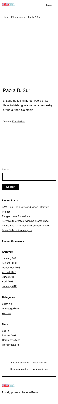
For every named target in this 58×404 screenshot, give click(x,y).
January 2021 (9, 258)
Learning (7, 303)
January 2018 (9, 286)
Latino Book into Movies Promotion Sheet (26, 225)
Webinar (6, 313)
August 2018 (9, 272)
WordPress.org (10, 344)
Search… (7, 169)
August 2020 (9, 263)
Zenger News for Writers (16, 216)
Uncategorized (10, 308)
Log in (5, 330)
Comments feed (11, 340)
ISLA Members (18, 17)
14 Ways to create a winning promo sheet (26, 221)
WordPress (32, 392)
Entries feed (9, 335)
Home (6, 17)
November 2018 (11, 267)
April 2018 (7, 281)
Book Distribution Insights (17, 230)
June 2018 (8, 276)
